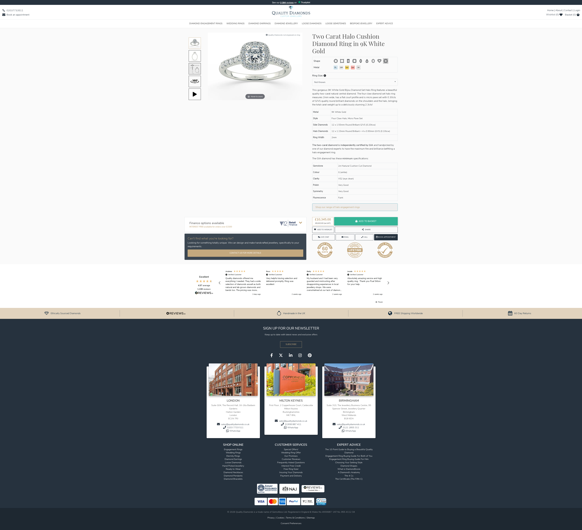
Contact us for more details (245, 253)
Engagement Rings (233, 449)
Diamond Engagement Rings (205, 23)
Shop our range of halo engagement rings (337, 207)
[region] (304, 282)
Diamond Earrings (259, 23)
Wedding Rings (235, 23)
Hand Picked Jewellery (233, 465)
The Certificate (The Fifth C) (348, 478)
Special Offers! (291, 449)
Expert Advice (384, 23)
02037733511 (14, 10)
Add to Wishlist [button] (324, 229)
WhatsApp (235, 430)
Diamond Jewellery (286, 23)
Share (368, 229)
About (558, 10)
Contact (568, 10)
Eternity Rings (233, 455)
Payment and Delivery (291, 475)
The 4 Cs (348, 475)
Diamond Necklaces (233, 472)
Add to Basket (367, 221)
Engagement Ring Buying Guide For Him (349, 459)
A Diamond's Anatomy (349, 472)
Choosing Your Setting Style (348, 462)
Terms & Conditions (295, 517)
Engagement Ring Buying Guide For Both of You (348, 455)
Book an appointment (17, 14)
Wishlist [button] (552, 14)
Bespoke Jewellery (361, 23)
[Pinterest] (310, 355)
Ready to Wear (233, 469)
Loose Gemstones (335, 23)
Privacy (270, 517)
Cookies (280, 517)
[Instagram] (300, 355)
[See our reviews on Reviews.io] (175, 313)
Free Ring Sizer (291, 469)
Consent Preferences (291, 523)
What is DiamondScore (348, 469)
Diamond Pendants (233, 475)
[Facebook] (271, 355)
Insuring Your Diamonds (291, 472)
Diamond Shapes (349, 465)
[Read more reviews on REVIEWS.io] (204, 293)
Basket (570, 14)
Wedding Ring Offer (291, 452)
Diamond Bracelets (233, 478)
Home (550, 10)
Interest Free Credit (291, 465)
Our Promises (291, 455)
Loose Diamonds (312, 23)
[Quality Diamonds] (291, 12)
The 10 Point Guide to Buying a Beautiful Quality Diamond (349, 451)
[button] (324, 75)
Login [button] (577, 10)
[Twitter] (281, 355)
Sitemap (311, 517)
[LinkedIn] (291, 355)
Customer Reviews (291, 459)
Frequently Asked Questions (291, 462)
